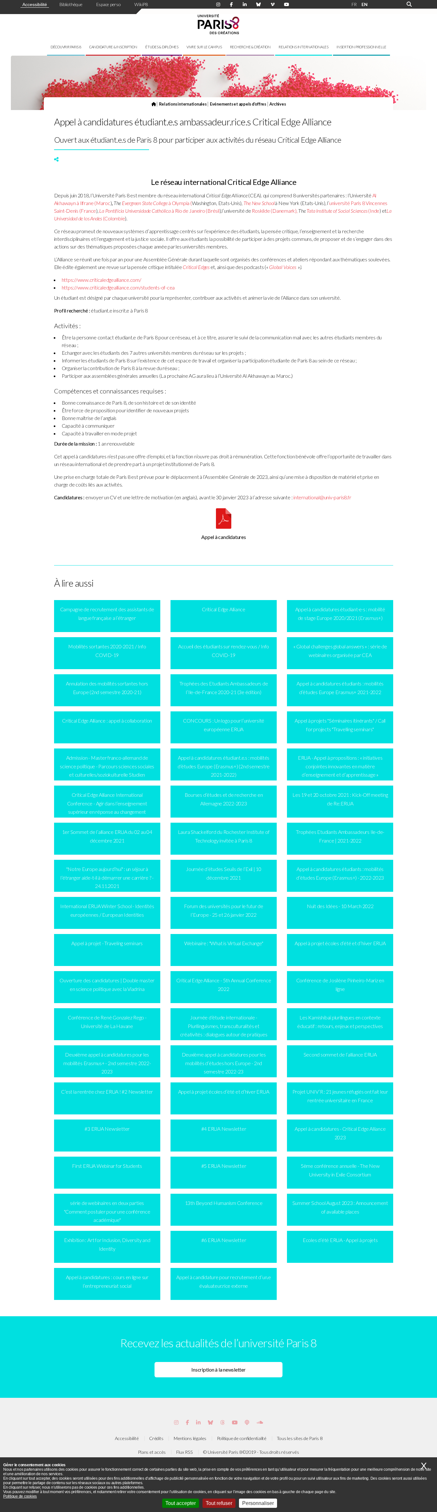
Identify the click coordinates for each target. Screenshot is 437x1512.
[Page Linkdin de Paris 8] (245, 4)
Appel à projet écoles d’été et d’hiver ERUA (340, 943)
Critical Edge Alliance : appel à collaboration (107, 720)
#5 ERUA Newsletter (223, 1166)
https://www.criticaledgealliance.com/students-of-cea (118, 287)
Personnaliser (258, 1503)
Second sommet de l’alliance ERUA (340, 1054)
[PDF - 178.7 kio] (223, 527)
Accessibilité (34, 4)
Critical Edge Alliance (223, 609)
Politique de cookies (20, 1496)
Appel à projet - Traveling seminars (107, 943)
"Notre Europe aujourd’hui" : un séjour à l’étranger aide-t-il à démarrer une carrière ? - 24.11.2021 (106, 877)
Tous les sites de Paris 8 (299, 1438)
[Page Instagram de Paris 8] (218, 4)
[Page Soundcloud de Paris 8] (260, 1422)
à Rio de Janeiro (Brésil (159, 211)
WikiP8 (141, 4)
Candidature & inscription (113, 47)
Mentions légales (190, 1438)
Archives (277, 104)
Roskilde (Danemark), (275, 211)
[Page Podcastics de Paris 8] (247, 1422)
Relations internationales (304, 47)
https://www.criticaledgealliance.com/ (101, 280)
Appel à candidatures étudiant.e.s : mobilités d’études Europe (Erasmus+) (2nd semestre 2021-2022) (224, 766)
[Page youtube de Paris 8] (286, 4)
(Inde (342, 211)
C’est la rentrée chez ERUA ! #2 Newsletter (107, 1091)
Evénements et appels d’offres (238, 104)
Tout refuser (219, 1503)
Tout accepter (180, 1503)
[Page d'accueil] (153, 104)
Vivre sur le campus (204, 47)
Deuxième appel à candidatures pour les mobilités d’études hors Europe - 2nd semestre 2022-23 (224, 1062)
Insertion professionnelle (361, 47)
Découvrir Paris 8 (66, 47)
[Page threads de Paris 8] (222, 1422)
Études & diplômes (162, 47)
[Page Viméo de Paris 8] (272, 4)
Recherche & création (250, 47)
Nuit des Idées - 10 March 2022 (340, 906)
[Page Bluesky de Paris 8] (258, 4)
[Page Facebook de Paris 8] (231, 4)
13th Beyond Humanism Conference (224, 1203)
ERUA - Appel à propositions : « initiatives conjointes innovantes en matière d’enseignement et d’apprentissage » (340, 766)
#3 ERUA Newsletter (107, 1129)
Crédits (156, 1438)
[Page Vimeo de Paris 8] (198, 1422)
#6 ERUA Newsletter (223, 1240)
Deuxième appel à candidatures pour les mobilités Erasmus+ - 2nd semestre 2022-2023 (107, 1062)
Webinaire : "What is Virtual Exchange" (223, 943)
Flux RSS (184, 1452)
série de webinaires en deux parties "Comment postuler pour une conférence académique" (107, 1211)
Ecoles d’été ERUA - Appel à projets (340, 1240)
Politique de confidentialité (241, 1438)
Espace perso (108, 4)
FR (354, 4)
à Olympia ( (157, 203)
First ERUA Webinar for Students (107, 1166)
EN (365, 4)
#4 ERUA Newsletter (223, 1129)
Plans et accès (152, 1452)
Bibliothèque (71, 4)
